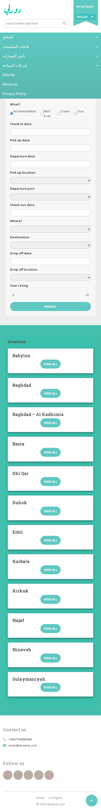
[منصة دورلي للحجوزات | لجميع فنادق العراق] (12, 9)
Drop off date (20, 253)
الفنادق (7, 37)
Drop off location (23, 269)
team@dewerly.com (23, 745)
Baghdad (21, 385)
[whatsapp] (38, 775)
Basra (18, 444)
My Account (84, 7)
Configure (55, 798)
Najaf (18, 620)
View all (50, 364)
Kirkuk (20, 591)
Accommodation (24, 111)
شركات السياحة (14, 65)
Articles (8, 75)
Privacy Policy (14, 94)
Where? (16, 221)
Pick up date (20, 140)
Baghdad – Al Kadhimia (38, 414)
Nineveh (21, 649)
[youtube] (28, 775)
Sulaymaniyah (28, 679)
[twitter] (18, 775)
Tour (80, 111)
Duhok (19, 502)
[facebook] (7, 775)
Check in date (20, 124)
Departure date (22, 156)
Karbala (21, 561)
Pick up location (22, 172)
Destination (19, 237)
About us (9, 84)
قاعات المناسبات (15, 47)
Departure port (22, 188)
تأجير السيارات (13, 56)
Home (40, 798)
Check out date (22, 205)
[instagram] (49, 775)
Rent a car (47, 113)
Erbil (17, 532)
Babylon (21, 355)
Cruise (65, 111)
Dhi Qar (20, 473)
